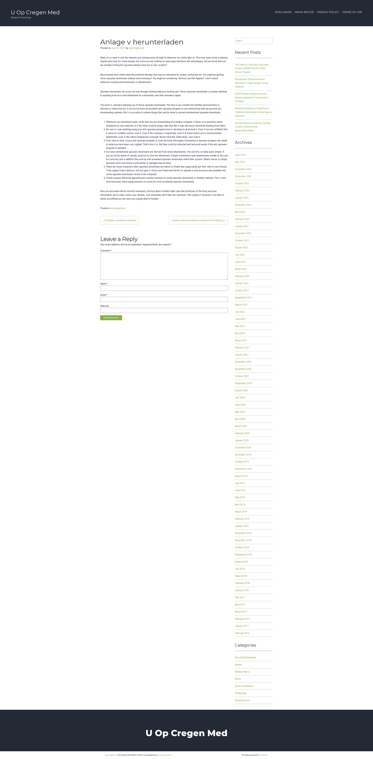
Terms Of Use (352, 12)
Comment (106, 250)
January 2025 (242, 197)
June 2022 (240, 261)
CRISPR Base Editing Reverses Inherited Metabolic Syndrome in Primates (251, 97)
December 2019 (243, 447)
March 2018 (241, 576)
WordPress (263, 755)
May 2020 (240, 411)
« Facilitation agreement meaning (119, 220)
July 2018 (240, 568)
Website (104, 306)
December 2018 (243, 533)
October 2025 (242, 183)
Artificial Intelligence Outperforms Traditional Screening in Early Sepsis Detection (253, 112)
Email (103, 295)
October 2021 (242, 290)
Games (238, 664)
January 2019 (242, 526)
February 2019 (242, 518)
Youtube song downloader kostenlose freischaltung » (198, 220)
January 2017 (242, 626)
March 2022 (241, 269)
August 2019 (241, 476)
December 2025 (243, 169)
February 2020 (242, 433)
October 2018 (242, 547)
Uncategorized (118, 208)
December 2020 (243, 361)
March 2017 (241, 611)
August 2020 (241, 390)
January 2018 (242, 590)
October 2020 (242, 376)
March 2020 (241, 426)
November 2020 (243, 369)
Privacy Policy (328, 12)
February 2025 (242, 190)
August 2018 (241, 561)
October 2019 (242, 461)
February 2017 (242, 618)
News (238, 679)
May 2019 (240, 497)
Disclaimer (283, 12)
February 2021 (242, 347)
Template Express (165, 755)
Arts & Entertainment (245, 657)
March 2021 (241, 340)
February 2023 (242, 219)
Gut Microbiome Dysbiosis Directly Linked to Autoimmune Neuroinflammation (253, 127)
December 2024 (243, 204)
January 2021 (242, 354)
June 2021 (240, 319)
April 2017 (240, 604)
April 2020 (240, 419)
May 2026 (240, 162)
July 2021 (240, 311)
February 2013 (242, 633)
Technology (241, 693)
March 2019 (241, 511)
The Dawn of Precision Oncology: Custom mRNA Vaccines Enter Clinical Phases (252, 68)
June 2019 (240, 490)
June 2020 (240, 404)
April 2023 (240, 212)
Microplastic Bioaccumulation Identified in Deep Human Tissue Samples (251, 83)
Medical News (242, 671)
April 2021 (240, 333)
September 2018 (243, 554)
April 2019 (240, 504)
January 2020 (242, 440)
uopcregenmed (136, 48)
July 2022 (240, 254)
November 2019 (243, 454)
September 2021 (243, 297)
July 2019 (240, 483)
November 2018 (243, 540)
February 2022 (242, 276)
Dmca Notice (304, 12)
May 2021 (240, 326)
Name (104, 283)
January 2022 (242, 283)
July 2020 (240, 397)
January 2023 (242, 226)
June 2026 (240, 154)
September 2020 (243, 383)
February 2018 (242, 583)
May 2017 (240, 597)
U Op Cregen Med (35, 12)
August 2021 (241, 304)
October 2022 (242, 240)
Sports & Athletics (244, 686)
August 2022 (241, 247)
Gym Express (110, 755)
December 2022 (243, 233)
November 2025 (243, 176)
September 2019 (243, 468)
